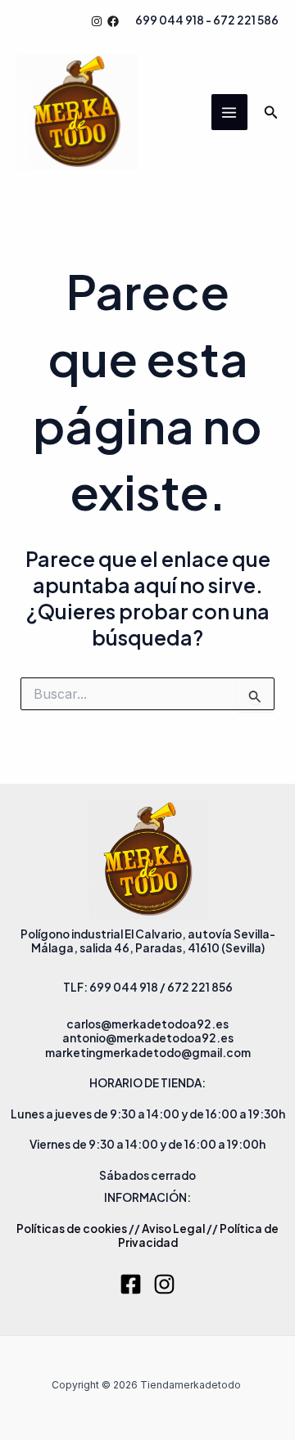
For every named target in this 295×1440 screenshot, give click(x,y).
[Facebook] (113, 21)
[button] (271, 112)
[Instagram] (96, 21)
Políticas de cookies (71, 1228)
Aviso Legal (173, 1228)
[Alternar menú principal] (229, 112)
